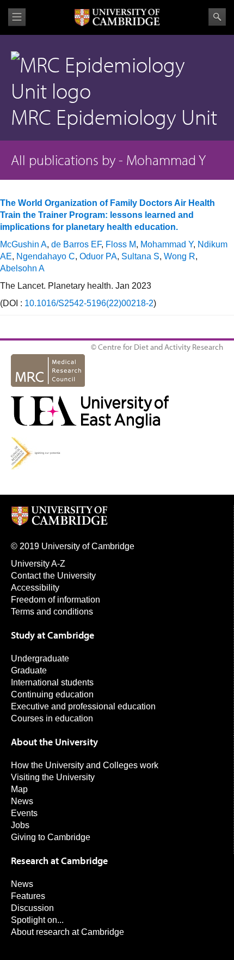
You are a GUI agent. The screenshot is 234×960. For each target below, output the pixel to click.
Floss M (121, 244)
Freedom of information (55, 599)
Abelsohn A (22, 268)
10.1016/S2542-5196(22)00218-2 (88, 303)
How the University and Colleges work (84, 765)
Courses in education (52, 718)
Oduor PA (98, 256)
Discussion (32, 908)
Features (28, 896)
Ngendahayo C (45, 256)
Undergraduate (40, 658)
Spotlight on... (37, 920)
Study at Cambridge (52, 635)
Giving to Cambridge (50, 837)
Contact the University (53, 575)
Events (24, 813)
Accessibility (35, 587)
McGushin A (23, 244)
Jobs (20, 825)
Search (217, 17)
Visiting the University (53, 777)
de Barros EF (76, 244)
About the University (54, 742)
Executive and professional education (83, 706)
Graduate (29, 670)
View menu (17, 17)
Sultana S (140, 256)
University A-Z (38, 563)
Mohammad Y (166, 244)
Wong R (179, 256)
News (22, 801)
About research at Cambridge (67, 932)
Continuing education (52, 694)
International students (52, 682)
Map (19, 789)
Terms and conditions (52, 611)
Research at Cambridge (59, 860)
